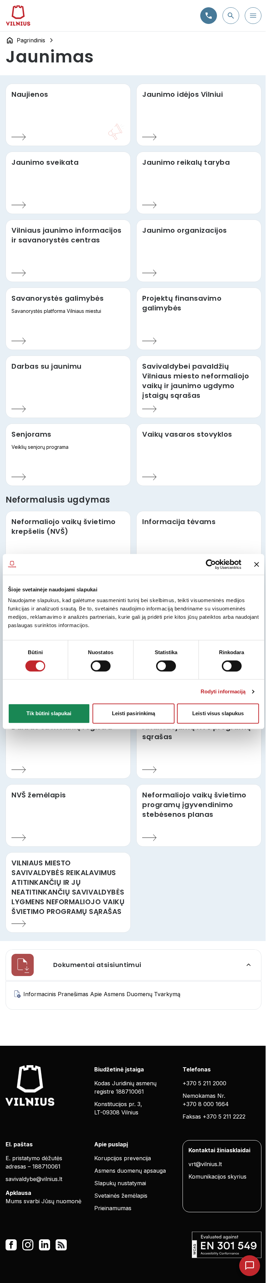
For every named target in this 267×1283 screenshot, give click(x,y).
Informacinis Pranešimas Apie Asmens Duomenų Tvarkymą (101, 994)
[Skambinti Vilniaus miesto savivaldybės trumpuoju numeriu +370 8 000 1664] (208, 15)
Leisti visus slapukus (218, 713)
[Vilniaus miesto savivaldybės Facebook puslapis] (11, 1244)
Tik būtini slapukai (48, 713)
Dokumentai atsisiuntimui (97, 965)
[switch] (101, 666)
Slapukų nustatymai (120, 1183)
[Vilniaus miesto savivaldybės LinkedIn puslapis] (44, 1244)
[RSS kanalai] (61, 1244)
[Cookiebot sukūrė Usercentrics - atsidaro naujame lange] (210, 564)
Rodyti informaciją (223, 691)
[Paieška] (230, 15)
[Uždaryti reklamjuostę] (256, 564)
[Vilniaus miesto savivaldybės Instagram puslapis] (27, 1244)
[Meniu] (253, 15)
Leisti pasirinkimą (133, 713)
